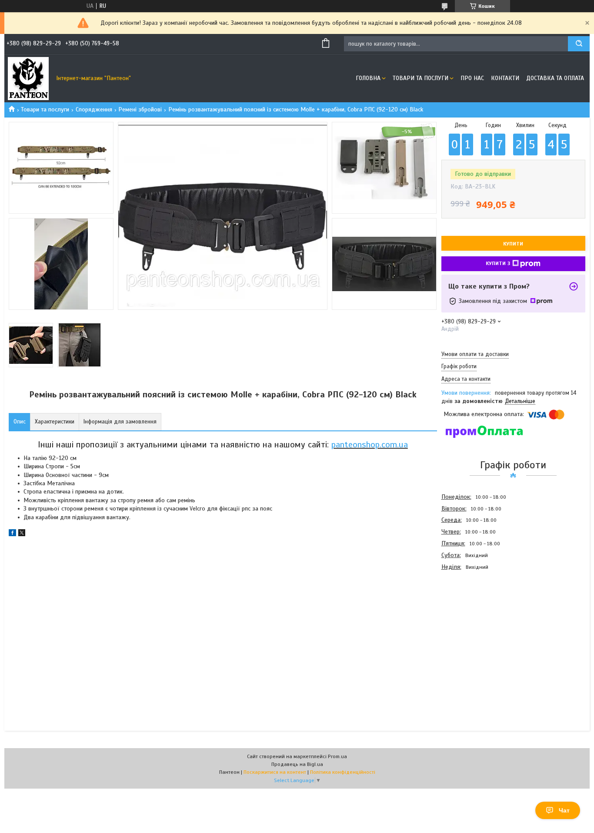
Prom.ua (337, 756)
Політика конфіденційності (342, 772)
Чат (564, 810)
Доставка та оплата (555, 78)
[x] (21, 534)
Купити (513, 244)
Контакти (505, 78)
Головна (368, 78)
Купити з (498, 263)
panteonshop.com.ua (369, 444)
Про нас (472, 78)
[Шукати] (579, 43)
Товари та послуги (420, 78)
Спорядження (94, 109)
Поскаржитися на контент (275, 772)
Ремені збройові (140, 109)
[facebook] (12, 534)
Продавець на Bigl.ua (297, 764)
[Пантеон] (28, 78)
